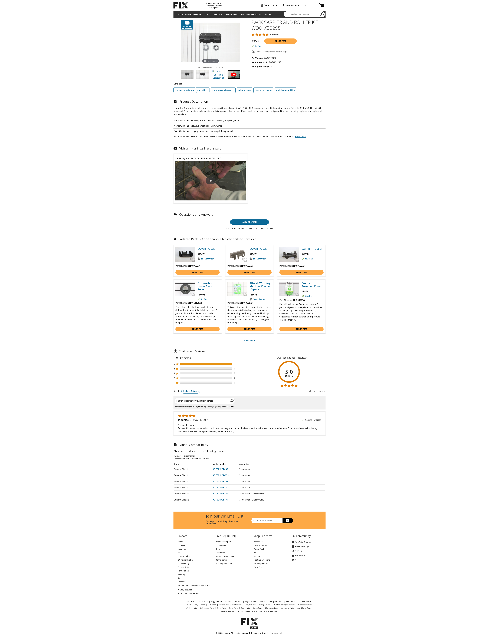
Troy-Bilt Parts (250, 605)
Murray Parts (224, 605)
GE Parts (263, 601)
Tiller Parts (274, 611)
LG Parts (188, 605)
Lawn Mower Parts (304, 608)
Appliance (258, 541)
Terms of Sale (184, 571)
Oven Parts (245, 608)
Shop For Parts (263, 536)
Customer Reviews (263, 90)
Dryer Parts (221, 608)
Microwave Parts (271, 608)
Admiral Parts (190, 601)
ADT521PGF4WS (221, 499)
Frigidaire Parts (251, 601)
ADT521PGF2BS (220, 481)
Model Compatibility (285, 90)
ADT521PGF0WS (221, 475)
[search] (322, 14)
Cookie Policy (183, 563)
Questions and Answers (223, 90)
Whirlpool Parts (265, 605)
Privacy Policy (184, 556)
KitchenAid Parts (306, 601)
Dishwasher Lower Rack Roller (205, 286)
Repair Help (232, 14)
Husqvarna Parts (276, 601)
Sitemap (181, 574)
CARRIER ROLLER (312, 248)
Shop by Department (187, 14)
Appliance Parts (287, 608)
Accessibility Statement (188, 593)
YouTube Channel (303, 542)
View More (249, 340)
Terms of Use (184, 567)
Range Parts (257, 608)
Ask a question (249, 221)
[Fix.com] (181, 5)
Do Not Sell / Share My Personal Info (193, 585)
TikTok (298, 551)
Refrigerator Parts (207, 608)
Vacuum (257, 556)
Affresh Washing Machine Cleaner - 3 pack (260, 286)
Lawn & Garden (260, 545)
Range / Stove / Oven (225, 556)
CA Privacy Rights (185, 560)
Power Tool (259, 549)
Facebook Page (302, 546)
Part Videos (202, 90)
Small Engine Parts (228, 611)
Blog (268, 14)
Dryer (218, 549)
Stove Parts (233, 608)
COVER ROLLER (207, 248)
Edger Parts (262, 611)
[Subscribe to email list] (288, 520)
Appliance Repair (223, 541)
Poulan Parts (237, 605)
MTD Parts (212, 605)
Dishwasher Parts (305, 605)
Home (180, 541)
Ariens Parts (203, 601)
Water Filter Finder (251, 14)
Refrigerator (221, 560)
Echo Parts (238, 601)
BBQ (255, 552)
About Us (182, 549)
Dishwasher (221, 545)
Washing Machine (224, 563)
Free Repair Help (226, 536)
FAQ (207, 14)
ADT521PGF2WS (221, 487)
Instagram (300, 555)
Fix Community (301, 536)
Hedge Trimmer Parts (246, 611)
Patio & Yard (259, 567)
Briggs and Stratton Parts (221, 601)
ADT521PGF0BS (220, 469)
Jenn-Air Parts (291, 601)
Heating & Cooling (262, 560)
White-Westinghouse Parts (284, 605)
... (299, 136)
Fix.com (182, 536)
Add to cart (280, 41)
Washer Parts (191, 608)
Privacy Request (185, 590)
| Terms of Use (258, 633)
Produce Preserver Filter (311, 285)
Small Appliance (261, 563)
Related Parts (244, 90)
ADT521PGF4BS (220, 493)
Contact (217, 14)
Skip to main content (249, 4)
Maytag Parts (200, 605)
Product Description (184, 90)
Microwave (220, 552)
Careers (181, 581)
